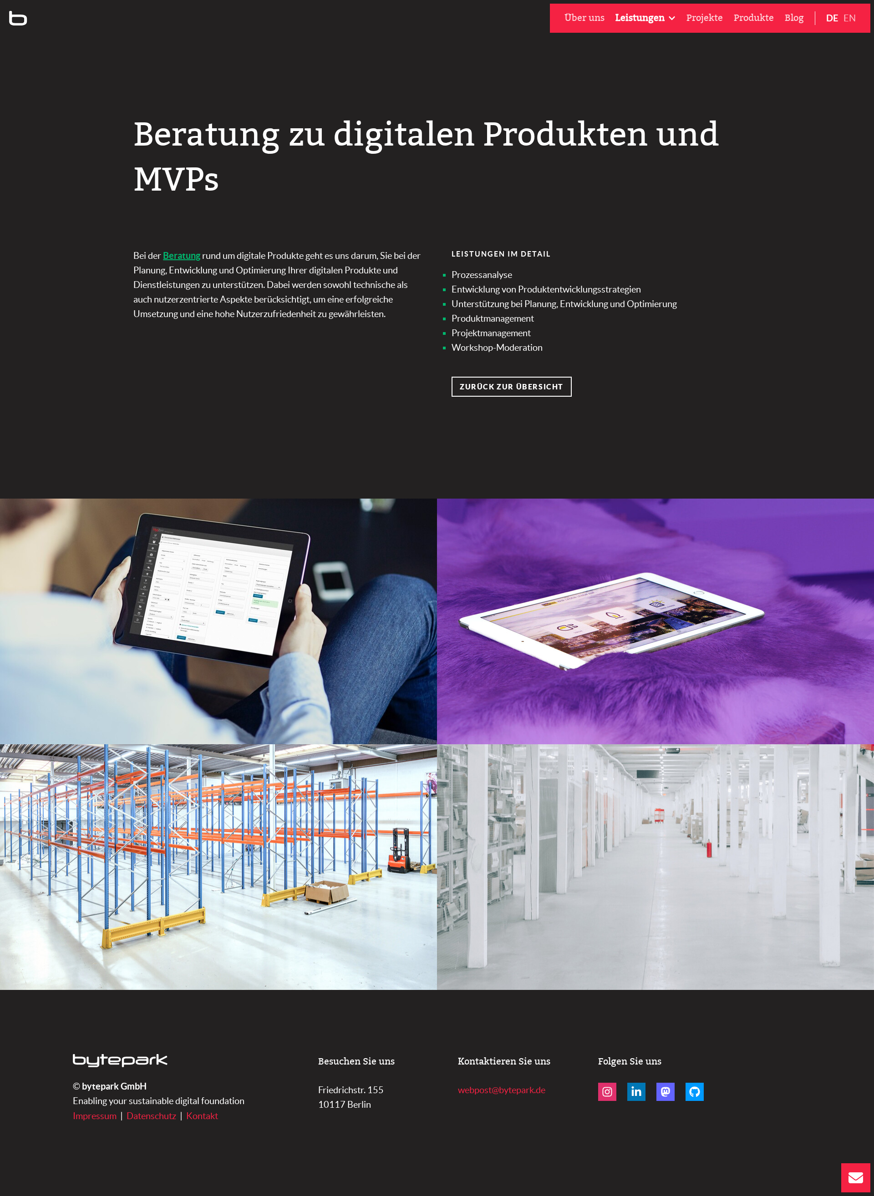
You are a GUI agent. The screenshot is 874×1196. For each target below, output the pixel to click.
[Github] (695, 1092)
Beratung (181, 255)
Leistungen (640, 18)
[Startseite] (18, 18)
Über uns (584, 18)
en (850, 18)
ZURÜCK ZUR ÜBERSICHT (512, 387)
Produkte (754, 18)
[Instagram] (607, 1092)
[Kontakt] (855, 1177)
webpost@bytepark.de (501, 1090)
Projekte (704, 18)
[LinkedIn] (636, 1092)
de (832, 18)
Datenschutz (151, 1116)
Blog (794, 18)
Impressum (95, 1116)
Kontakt (202, 1116)
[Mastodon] (665, 1092)
